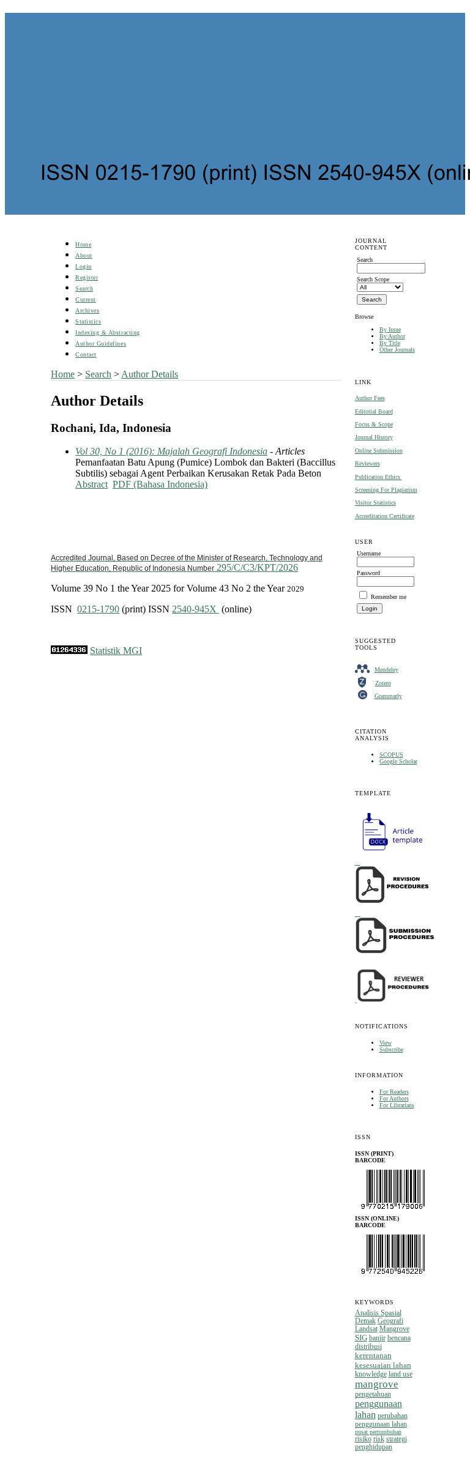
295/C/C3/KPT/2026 (187, 563)
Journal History (374, 437)
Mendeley (386, 669)
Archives (87, 310)
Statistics (88, 321)
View (385, 1042)
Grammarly (388, 696)
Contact (86, 354)
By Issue (390, 329)
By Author (392, 336)
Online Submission (379, 450)
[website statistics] (69, 650)
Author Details (149, 374)
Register (86, 277)
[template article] (388, 850)
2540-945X (195, 609)
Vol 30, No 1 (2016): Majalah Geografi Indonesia (171, 451)
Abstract (91, 484)
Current (85, 299)
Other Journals (397, 349)
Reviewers (367, 463)
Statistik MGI (116, 650)
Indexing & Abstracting (107, 332)
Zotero (383, 683)
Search (84, 288)
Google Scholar (398, 761)
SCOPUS (391, 754)
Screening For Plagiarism (386, 489)
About (83, 255)
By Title (389, 343)
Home (83, 244)
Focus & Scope (374, 424)
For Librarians (396, 1105)
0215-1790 (98, 609)
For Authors (394, 1098)
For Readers (394, 1091)
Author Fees (370, 398)
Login (83, 266)
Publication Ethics (378, 477)
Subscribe (391, 1049)
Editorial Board (374, 411)
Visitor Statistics (375, 502)
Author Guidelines (100, 343)
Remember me (388, 596)
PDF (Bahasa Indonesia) (160, 484)
